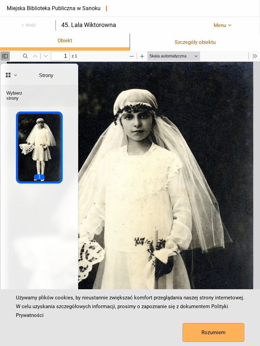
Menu (220, 25)
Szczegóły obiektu (195, 42)
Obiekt (65, 41)
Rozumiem (213, 332)
